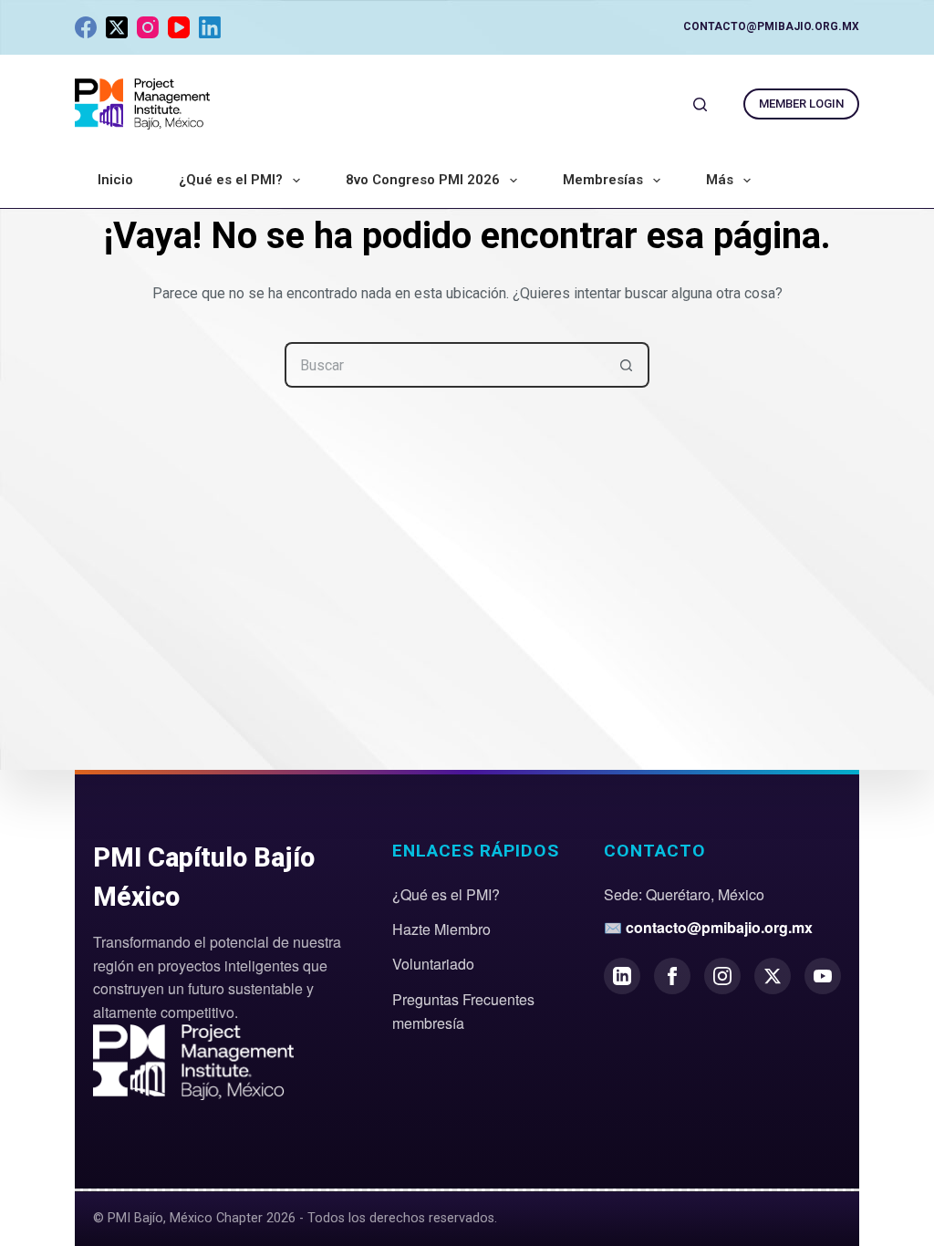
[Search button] (626, 365)
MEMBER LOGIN (801, 103)
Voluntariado (433, 963)
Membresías (603, 179)
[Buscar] (700, 104)
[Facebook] (86, 27)
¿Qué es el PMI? (231, 179)
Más (719, 179)
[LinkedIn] (210, 27)
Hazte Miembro (441, 929)
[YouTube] (179, 27)
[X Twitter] (772, 976)
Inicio (115, 179)
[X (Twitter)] (117, 27)
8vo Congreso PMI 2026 (423, 179)
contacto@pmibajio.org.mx (771, 26)
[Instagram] (148, 27)
